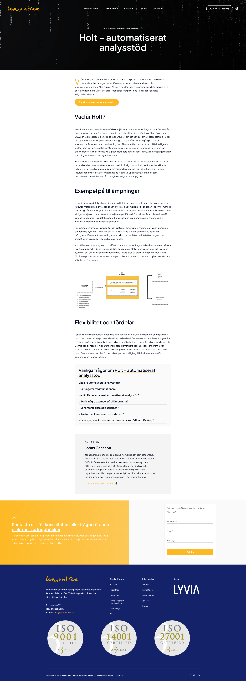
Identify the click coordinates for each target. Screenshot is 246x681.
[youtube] (194, 675)
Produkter (112, 28)
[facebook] (190, 675)
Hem (105, 28)
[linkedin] (199, 675)
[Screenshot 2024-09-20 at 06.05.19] (62, 577)
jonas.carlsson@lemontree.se (100, 483)
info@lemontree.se (64, 612)
